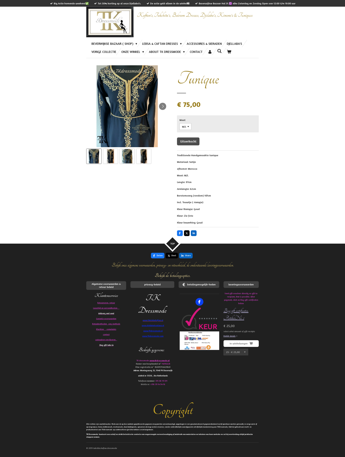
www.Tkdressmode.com (153, 336)
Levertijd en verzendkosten (106, 308)
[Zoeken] (219, 51)
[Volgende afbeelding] (162, 106)
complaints (111, 329)
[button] (94, 156)
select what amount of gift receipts (239, 331)
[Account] (210, 51)
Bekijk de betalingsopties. (172, 275)
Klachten (106, 329)
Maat (182, 119)
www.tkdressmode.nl (160, 360)
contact (106, 334)
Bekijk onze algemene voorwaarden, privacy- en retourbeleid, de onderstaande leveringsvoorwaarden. (173, 265)
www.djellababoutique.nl (153, 325)
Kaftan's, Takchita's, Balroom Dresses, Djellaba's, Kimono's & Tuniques (194, 15)
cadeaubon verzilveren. (106, 339)
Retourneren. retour (106, 303)
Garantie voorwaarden (106, 318)
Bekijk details (230, 336)
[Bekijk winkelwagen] (229, 51)
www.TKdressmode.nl (153, 331)
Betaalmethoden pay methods (106, 324)
